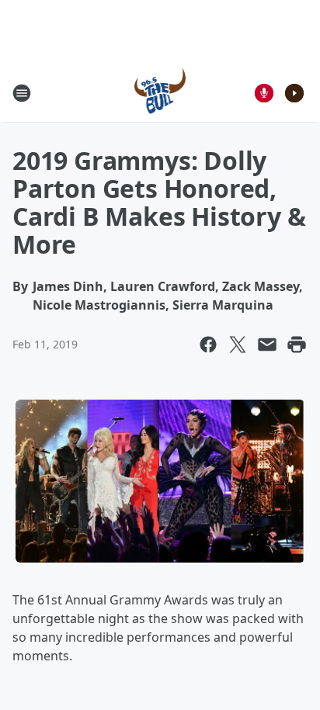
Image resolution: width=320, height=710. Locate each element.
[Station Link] (160, 93)
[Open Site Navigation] (21, 93)
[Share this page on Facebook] (208, 344)
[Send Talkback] (264, 93)
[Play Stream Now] (294, 93)
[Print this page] (297, 344)
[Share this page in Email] (267, 344)
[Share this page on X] (238, 344)
